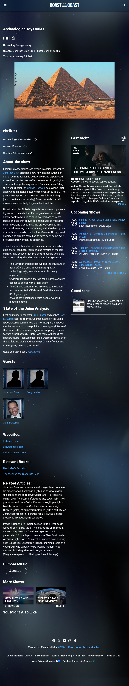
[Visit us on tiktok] (75, 641)
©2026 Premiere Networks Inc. (79, 647)
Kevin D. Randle (109, 253)
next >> (61, 605)
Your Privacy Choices (43, 661)
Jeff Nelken (34, 351)
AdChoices (86, 661)
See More (14, 571)
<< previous (11, 605)
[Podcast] (123, 138)
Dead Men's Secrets (14, 468)
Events (55, 655)
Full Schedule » (116, 273)
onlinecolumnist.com (14, 452)
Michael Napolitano (89, 239)
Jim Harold (104, 267)
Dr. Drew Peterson (89, 253)
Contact (80, 655)
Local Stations (15, 655)
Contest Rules (70, 661)
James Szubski (108, 181)
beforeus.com (11, 441)
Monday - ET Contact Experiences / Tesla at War (102, 235)
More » (122, 204)
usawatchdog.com (13, 446)
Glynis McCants (87, 267)
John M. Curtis (52, 50)
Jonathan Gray (21, 50)
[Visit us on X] (59, 641)
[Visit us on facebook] (54, 641)
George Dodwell (36, 187)
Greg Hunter (36, 50)
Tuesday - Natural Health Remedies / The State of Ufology (102, 249)
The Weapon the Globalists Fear (21, 474)
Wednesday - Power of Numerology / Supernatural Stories (99, 263)
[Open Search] (123, 5)
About (28, 655)
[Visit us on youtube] (64, 641)
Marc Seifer (108, 239)
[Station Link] (64, 5)
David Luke (105, 225)
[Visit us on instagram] (70, 641)
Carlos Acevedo (89, 181)
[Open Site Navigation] (5, 5)
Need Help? (67, 655)
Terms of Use (112, 655)
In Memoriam (41, 655)
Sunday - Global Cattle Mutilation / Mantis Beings (102, 221)
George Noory (23, 45)
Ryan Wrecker (93, 178)
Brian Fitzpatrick (88, 225)
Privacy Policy (95, 655)
